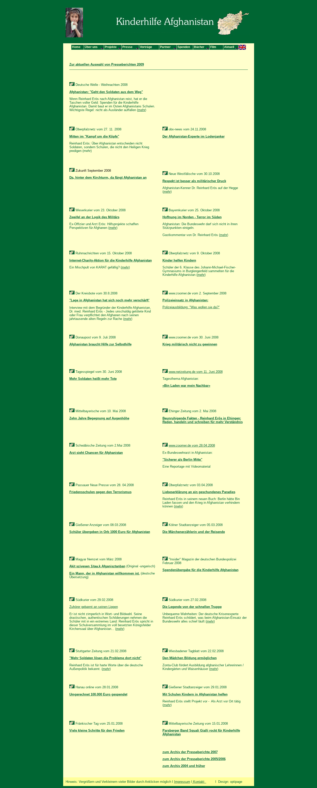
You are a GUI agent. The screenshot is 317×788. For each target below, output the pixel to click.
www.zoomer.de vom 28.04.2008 (192, 445)
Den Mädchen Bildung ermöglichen (189, 658)
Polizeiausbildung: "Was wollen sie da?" (191, 307)
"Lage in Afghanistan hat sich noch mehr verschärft (108, 300)
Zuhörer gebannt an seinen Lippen (93, 607)
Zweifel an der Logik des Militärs (94, 217)
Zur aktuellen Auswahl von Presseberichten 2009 (106, 64)
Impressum (182, 782)
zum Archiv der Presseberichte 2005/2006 (194, 759)
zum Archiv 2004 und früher (183, 766)
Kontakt (199, 782)
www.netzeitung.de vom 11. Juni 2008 (196, 372)
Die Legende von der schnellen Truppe (192, 607)
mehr (141, 110)
